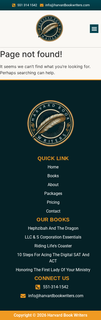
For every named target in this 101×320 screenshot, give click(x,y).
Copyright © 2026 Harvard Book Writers (50, 315)
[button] (94, 28)
